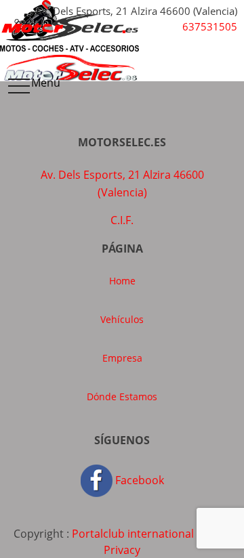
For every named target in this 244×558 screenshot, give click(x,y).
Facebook (138, 480)
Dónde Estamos (122, 396)
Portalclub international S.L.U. (148, 533)
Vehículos (122, 319)
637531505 (209, 26)
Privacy (122, 549)
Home (122, 280)
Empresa (122, 357)
